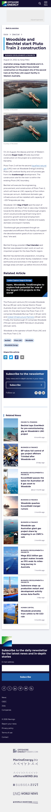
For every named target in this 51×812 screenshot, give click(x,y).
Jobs (4, 706)
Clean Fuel (15, 34)
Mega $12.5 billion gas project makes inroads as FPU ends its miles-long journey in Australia (32, 561)
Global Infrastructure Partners (20, 317)
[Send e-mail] (26, 688)
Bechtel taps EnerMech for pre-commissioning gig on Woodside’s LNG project (32, 429)
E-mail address (8, 662)
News (4, 697)
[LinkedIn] (43, 392)
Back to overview (12, 28)
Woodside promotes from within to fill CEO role (32, 614)
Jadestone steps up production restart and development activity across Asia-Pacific (32, 590)
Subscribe (15, 385)
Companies (6, 710)
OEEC (4, 702)
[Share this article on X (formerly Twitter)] (11, 357)
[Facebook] (36, 392)
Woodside (29, 340)
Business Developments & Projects (20, 55)
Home (6, 34)
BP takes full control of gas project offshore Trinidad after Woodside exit (32, 455)
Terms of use (7, 733)
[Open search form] (39, 3)
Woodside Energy (11, 345)
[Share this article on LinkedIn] (5, 357)
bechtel (7, 340)
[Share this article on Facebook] (17, 357)
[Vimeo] (20, 688)
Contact (5, 737)
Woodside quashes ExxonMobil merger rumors (30, 506)
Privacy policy (7, 728)
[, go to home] (10, 3)
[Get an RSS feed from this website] (31, 688)
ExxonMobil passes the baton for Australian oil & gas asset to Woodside (32, 482)
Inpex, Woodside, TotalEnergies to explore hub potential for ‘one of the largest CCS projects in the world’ (25, 288)
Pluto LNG (18, 340)
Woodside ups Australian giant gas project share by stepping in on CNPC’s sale (32, 531)
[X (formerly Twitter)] (9, 688)
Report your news (9, 724)
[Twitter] (39, 392)
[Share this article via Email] (22, 357)
